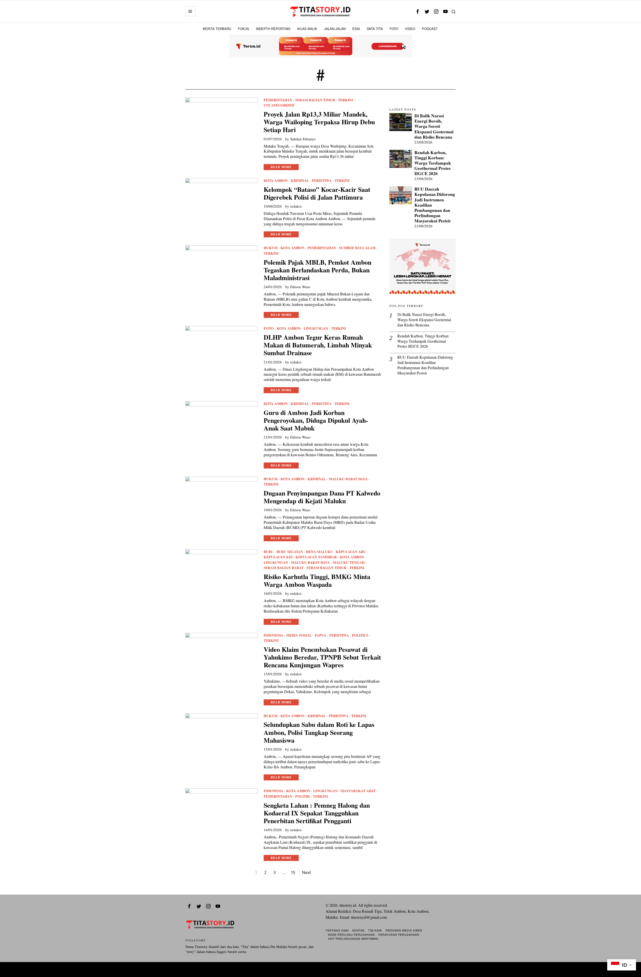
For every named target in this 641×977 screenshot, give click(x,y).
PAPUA (320, 635)
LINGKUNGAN (316, 328)
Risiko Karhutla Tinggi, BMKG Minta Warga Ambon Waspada (317, 580)
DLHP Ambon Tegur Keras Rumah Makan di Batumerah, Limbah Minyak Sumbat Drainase (318, 345)
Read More (281, 167)
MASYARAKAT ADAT (358, 790)
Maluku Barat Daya (348, 478)
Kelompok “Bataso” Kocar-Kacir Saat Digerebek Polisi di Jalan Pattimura (317, 193)
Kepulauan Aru (351, 551)
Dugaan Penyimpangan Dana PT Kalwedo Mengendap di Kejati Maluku (322, 497)
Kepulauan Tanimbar (316, 557)
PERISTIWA (322, 180)
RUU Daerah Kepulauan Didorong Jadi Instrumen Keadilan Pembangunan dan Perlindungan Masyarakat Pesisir (434, 204)
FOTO (269, 328)
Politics (360, 635)
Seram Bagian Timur (315, 100)
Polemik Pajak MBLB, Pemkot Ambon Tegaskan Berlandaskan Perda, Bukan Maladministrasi (317, 270)
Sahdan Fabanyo (303, 138)
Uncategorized (279, 105)
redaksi (295, 206)
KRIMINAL (300, 180)
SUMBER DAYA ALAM (357, 247)
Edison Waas (300, 286)
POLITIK (302, 796)
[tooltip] (417, 11)
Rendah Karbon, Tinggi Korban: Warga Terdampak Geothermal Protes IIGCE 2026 (432, 163)
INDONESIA (273, 635)
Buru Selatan (289, 551)
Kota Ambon (276, 180)
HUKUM (270, 247)
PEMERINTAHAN (278, 100)
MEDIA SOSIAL (299, 635)
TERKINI (345, 100)
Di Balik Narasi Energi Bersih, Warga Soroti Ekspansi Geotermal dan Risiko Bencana (433, 126)
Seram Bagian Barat (283, 567)
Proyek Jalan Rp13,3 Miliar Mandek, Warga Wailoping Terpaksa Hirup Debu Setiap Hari (319, 122)
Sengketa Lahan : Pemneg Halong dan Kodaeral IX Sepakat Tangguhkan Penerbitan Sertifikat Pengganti (317, 813)
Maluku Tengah (349, 562)
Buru (268, 551)
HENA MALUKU (319, 551)
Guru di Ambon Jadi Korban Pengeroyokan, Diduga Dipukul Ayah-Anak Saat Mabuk (316, 420)
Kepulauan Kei (278, 557)
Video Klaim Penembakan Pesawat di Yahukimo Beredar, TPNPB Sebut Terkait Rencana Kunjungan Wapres (322, 657)
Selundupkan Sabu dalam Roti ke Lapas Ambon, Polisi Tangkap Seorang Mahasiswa (319, 732)
